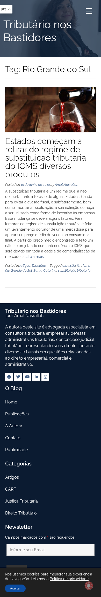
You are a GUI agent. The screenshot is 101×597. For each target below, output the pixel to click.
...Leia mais (34, 257)
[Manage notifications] (89, 585)
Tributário (39, 265)
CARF (10, 489)
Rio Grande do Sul (18, 270)
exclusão (68, 265)
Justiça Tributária (21, 501)
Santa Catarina (44, 270)
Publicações (17, 413)
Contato (12, 437)
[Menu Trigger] (89, 11)
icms (86, 265)
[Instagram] (45, 377)
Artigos (25, 265)
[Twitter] (18, 377)
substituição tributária (74, 270)
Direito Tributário (21, 513)
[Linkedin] (36, 377)
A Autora (13, 425)
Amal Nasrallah (66, 185)
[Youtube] (27, 377)
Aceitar (15, 588)
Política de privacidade (69, 579)
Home (11, 402)
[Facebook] (9, 377)
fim (79, 265)
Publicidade (16, 449)
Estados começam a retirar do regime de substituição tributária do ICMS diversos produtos (45, 157)
